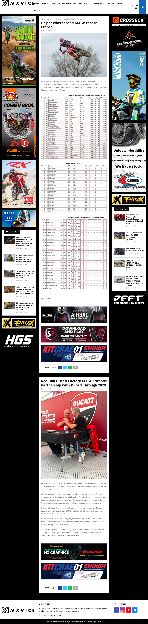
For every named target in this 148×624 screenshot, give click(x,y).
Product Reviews (115, 3)
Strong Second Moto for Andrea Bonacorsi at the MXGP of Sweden (25, 306)
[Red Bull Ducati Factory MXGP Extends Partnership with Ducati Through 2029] (119, 217)
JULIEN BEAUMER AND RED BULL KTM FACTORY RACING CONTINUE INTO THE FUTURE (135, 281)
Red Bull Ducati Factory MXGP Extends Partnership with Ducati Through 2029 (134, 219)
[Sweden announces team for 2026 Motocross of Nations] (119, 235)
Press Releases (98, 3)
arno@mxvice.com (54, 615)
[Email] (136, 8)
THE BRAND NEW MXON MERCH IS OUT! (135, 250)
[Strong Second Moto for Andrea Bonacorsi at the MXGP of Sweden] (9, 305)
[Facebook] (133, 5)
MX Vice (98, 621)
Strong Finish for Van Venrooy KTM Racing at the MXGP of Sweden (25, 274)
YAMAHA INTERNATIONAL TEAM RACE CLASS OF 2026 (134, 264)
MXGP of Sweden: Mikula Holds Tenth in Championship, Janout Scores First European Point (24, 241)
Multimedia (84, 3)
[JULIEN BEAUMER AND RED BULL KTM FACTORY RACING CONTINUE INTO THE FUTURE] (119, 279)
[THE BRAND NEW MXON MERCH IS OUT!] (119, 251)
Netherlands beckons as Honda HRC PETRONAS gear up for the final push (25, 258)
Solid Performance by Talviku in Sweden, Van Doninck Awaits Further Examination (25, 290)
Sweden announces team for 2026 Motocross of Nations (134, 236)
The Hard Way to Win (67, 3)
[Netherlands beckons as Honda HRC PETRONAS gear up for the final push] (9, 257)
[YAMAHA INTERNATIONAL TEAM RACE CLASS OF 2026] (119, 263)
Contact (38, 10)
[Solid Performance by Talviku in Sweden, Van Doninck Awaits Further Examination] (9, 289)
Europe (45, 3)
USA (53, 3)
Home (36, 3)
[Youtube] (137, 5)
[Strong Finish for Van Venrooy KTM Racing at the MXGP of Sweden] (9, 273)
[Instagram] (135, 5)
